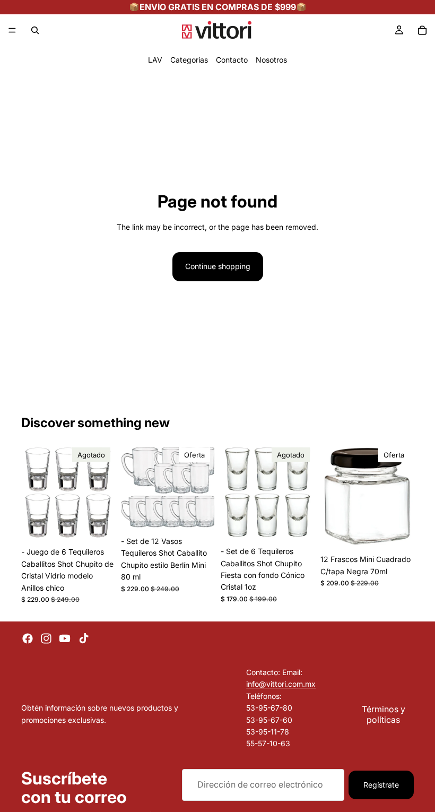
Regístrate (381, 784)
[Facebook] (27, 638)
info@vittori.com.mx (281, 683)
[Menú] (12, 30)
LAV (155, 59)
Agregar (206, 514)
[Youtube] (64, 638)
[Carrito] (422, 30)
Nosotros (271, 59)
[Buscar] (35, 30)
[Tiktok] (83, 638)
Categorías (189, 59)
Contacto (232, 59)
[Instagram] (46, 638)
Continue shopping (217, 266)
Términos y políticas (383, 713)
